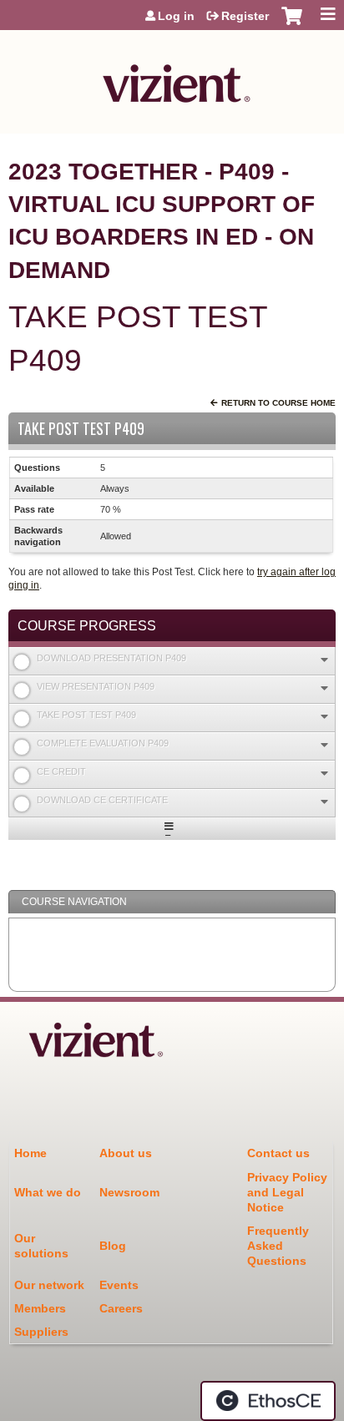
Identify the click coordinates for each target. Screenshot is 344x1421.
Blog (112, 1245)
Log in (176, 16)
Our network (49, 1285)
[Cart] (291, 24)
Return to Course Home (278, 402)
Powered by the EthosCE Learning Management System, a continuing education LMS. (268, 1401)
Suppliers (41, 1331)
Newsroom (129, 1192)
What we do (47, 1192)
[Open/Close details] (324, 660)
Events (119, 1285)
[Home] (172, 77)
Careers (121, 1308)
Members (40, 1308)
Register (245, 16)
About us (125, 1153)
